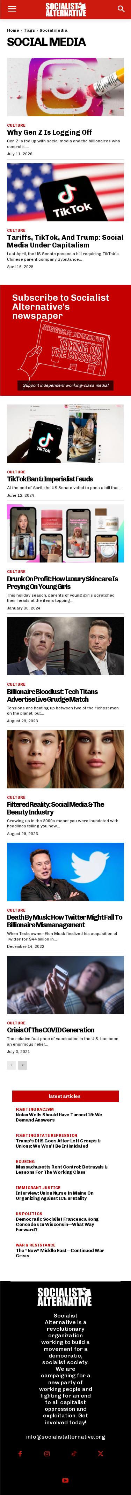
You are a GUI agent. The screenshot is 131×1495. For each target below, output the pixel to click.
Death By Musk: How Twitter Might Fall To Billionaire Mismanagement (64, 921)
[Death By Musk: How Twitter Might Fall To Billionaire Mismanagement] (65, 872)
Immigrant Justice (38, 1188)
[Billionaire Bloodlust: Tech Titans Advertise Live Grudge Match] (65, 646)
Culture (16, 125)
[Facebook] (20, 1454)
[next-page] (22, 1065)
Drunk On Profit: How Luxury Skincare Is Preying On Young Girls (62, 583)
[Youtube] (65, 1481)
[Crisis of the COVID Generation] (65, 985)
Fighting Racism (35, 1109)
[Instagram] (47, 1454)
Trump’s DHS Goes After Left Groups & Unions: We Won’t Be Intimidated (58, 1143)
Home (13, 30)
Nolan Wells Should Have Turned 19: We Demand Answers (59, 1117)
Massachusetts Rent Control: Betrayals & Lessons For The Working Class (62, 1169)
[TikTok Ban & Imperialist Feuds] (65, 433)
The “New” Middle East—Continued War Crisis (60, 1253)
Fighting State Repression (46, 1135)
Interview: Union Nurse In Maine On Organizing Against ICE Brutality (54, 1195)
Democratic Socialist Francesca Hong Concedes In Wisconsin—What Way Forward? (57, 1224)
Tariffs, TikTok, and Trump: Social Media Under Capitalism (65, 241)
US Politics (29, 1214)
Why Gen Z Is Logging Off (49, 132)
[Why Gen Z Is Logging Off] (65, 87)
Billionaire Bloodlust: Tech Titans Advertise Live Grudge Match (52, 695)
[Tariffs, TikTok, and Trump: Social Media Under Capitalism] (65, 192)
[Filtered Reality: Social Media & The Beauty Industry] (65, 759)
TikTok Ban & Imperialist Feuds (50, 479)
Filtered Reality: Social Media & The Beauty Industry (55, 808)
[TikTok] (74, 1454)
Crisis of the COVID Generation (50, 1030)
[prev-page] (11, 1065)
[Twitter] (100, 1454)
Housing (25, 1161)
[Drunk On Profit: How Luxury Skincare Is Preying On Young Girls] (65, 533)
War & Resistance (36, 1245)
